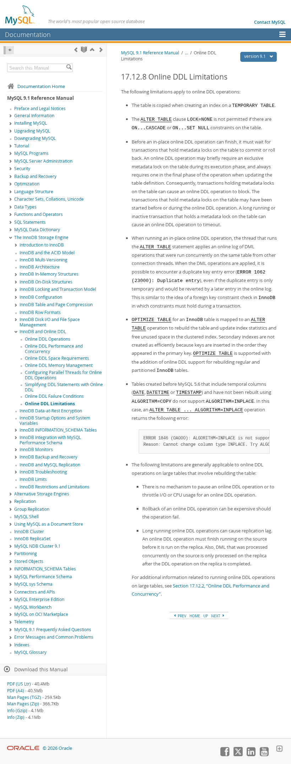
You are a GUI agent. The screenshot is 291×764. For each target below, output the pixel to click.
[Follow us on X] (237, 754)
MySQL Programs (31, 153)
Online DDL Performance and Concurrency (54, 348)
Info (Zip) (15, 717)
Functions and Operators (38, 214)
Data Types (25, 207)
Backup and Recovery (35, 176)
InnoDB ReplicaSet (32, 539)
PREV (181, 615)
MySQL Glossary (30, 652)
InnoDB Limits (33, 479)
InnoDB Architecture (40, 267)
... (186, 52)
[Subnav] (10, 116)
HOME (195, 615)
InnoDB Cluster (29, 532)
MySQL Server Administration (43, 161)
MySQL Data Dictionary (37, 230)
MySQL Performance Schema (43, 577)
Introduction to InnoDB (42, 245)
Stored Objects (28, 561)
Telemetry (24, 622)
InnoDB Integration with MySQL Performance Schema (50, 440)
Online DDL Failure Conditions (54, 396)
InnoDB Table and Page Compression (56, 305)
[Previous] (75, 49)
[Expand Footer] (279, 749)
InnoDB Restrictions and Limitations (54, 487)
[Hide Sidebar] (9, 50)
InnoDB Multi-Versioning (43, 260)
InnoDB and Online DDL (43, 332)
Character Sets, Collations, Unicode (49, 199)
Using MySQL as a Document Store (48, 524)
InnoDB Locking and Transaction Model (58, 289)
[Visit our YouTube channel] (264, 754)
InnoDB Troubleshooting (43, 472)
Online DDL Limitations (50, 404)
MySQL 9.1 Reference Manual (150, 52)
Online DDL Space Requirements (57, 358)
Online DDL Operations (47, 339)
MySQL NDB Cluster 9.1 (37, 546)
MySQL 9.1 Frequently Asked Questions (52, 630)
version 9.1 (255, 56)
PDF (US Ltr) (19, 684)
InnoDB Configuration (41, 297)
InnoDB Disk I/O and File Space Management (50, 322)
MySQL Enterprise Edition (39, 599)
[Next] (101, 49)
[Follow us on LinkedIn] (251, 754)
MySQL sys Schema (33, 584)
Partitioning (25, 554)
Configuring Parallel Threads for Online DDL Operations (63, 375)
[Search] (68, 68)
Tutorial (21, 146)
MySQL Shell (26, 517)
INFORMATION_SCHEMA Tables (45, 569)
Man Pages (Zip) (23, 703)
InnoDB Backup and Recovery (48, 457)
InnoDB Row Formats (40, 312)
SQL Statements (30, 222)
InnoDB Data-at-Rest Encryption (51, 411)
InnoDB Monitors (36, 449)
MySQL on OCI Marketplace (41, 614)
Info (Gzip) (17, 710)
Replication (25, 501)
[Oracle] (23, 748)
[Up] (92, 49)
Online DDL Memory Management (59, 365)
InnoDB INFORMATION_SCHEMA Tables (58, 430)
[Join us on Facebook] (224, 754)
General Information (34, 116)
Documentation (28, 34)
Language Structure (33, 192)
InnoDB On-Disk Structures (46, 282)
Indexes (21, 645)
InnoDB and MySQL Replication (50, 465)
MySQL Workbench (32, 607)
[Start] (84, 49)
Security (22, 169)
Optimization (26, 184)
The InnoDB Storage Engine (41, 237)
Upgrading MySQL (32, 131)
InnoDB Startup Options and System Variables (55, 420)
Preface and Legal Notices (40, 108)
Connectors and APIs (34, 592)
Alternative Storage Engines (41, 494)
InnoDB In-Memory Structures (49, 274)
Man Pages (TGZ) (24, 697)
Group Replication (31, 509)
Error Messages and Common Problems (53, 637)
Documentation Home (41, 86)
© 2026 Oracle (57, 748)
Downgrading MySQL (35, 138)
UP (205, 615)
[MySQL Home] (20, 15)
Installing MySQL (30, 123)
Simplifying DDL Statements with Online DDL (64, 387)
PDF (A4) (15, 690)
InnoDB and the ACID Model (47, 253)
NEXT (216, 615)
